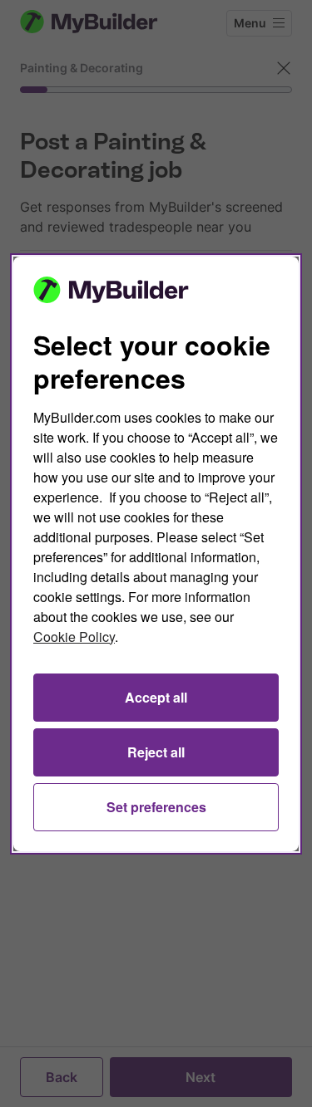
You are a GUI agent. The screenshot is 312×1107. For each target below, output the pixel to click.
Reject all (156, 752)
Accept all (156, 697)
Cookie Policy (74, 636)
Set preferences (156, 806)
